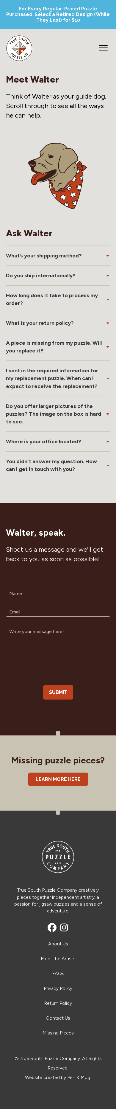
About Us (58, 944)
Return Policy (58, 1003)
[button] (58, 254)
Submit (58, 692)
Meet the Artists (58, 958)
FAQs (58, 973)
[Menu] (103, 48)
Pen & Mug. (79, 1077)
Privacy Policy (58, 988)
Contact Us (58, 1018)
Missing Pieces (58, 1033)
